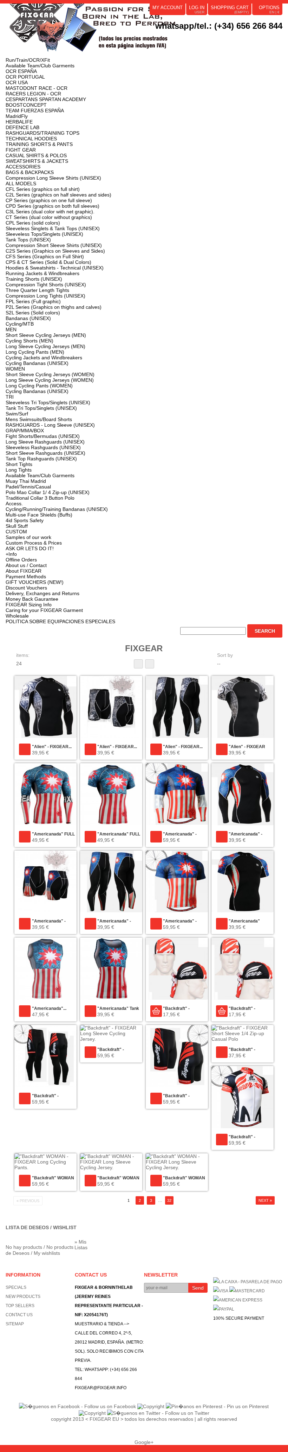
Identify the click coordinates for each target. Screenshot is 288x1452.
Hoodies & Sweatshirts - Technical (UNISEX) (55, 268)
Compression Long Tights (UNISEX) (45, 296)
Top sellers (20, 1305)
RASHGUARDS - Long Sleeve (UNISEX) (50, 425)
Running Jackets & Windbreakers (42, 273)
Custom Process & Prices (34, 543)
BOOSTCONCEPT (26, 105)
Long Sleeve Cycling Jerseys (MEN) (45, 346)
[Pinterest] (239, 36)
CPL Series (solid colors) (33, 223)
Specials (16, 1287)
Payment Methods (26, 576)
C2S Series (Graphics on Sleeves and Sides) (55, 251)
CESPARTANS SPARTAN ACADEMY (46, 99)
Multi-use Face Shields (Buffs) (39, 515)
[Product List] (149, 663)
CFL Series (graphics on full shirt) (43, 189)
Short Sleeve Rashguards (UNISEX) (45, 453)
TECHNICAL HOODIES (31, 138)
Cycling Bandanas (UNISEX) (37, 363)
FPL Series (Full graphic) (33, 301)
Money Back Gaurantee (32, 599)
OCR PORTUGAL (25, 77)
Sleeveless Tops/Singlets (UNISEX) (44, 234)
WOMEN (15, 369)
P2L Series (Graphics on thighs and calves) (54, 307)
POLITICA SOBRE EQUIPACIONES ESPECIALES (60, 621)
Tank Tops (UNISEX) (28, 239)
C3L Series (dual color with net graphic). (50, 211)
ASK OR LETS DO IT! (30, 548)
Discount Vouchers (26, 588)
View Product (25, 749)
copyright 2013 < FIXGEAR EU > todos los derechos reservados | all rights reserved (144, 1419)
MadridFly (17, 116)
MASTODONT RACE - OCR (36, 88)
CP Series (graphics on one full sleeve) (49, 200)
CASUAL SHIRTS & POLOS (36, 155)
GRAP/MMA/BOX (25, 430)
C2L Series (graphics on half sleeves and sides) (58, 195)
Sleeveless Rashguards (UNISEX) (43, 447)
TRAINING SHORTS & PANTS (39, 144)
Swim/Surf (17, 414)
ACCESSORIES (23, 166)
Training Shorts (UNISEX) (34, 279)
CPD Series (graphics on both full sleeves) (52, 206)
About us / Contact (26, 565)
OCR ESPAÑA (21, 71)
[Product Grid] (138, 663)
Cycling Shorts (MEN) (29, 341)
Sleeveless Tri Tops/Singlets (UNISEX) (48, 402)
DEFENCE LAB (22, 127)
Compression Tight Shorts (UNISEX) (46, 284)
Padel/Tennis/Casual (28, 486)
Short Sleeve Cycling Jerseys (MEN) (46, 335)
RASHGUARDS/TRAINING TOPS (42, 133)
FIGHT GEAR (21, 150)
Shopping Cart (230, 7)
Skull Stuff (17, 526)
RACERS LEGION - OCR (33, 93)
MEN (11, 329)
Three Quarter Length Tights (37, 290)
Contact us (19, 1314)
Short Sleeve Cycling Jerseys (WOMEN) (50, 374)
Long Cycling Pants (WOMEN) (39, 385)
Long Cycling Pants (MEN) (35, 352)
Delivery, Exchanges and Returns (42, 593)
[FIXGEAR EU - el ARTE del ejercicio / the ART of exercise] (111, 30)
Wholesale (17, 616)
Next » (265, 1200)
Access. (14, 503)
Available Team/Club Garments (40, 65)
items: (23, 655)
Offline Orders (21, 559)
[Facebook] (278, 36)
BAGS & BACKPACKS (30, 172)
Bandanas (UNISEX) (28, 318)
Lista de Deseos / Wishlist (41, 1227)
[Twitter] (268, 36)
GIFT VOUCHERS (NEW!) (35, 582)
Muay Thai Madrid (26, 481)
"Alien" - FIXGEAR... (52, 746)
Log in (196, 7)
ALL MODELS (21, 183)
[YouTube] (229, 36)
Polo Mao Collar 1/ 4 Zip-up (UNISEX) (48, 492)
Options (269, 7)
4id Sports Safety (25, 520)
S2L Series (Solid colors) (33, 312)
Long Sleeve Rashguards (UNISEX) (45, 442)
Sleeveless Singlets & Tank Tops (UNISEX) (53, 228)
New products (23, 1296)
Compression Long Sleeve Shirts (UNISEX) (53, 178)
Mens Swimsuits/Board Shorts (39, 419)
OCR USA (17, 82)
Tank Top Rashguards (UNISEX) (41, 458)
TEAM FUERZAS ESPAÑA (35, 110)
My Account (167, 7)
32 (169, 1200)
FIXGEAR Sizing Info (29, 604)
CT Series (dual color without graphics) (49, 217)
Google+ (144, 1442)
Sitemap (15, 1323)
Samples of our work (28, 537)
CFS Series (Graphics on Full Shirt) (45, 256)
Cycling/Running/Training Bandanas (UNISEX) (57, 509)
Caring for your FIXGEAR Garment (44, 610)
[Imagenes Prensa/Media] (219, 36)
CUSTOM (16, 531)
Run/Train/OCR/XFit (28, 60)
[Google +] (258, 36)
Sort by (225, 655)
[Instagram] (248, 36)
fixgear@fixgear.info (100, 1387)
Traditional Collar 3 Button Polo (40, 498)
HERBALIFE (19, 122)
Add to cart (156, 1011)
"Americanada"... (49, 1008)
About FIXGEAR (23, 571)
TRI (10, 397)
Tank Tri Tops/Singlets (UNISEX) (41, 408)
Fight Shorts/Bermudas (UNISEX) (43, 436)
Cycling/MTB (20, 324)
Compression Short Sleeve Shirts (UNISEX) (54, 245)
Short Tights (19, 464)
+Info (11, 554)
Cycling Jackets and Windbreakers (44, 357)
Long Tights (19, 470)
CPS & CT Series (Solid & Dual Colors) (48, 262)
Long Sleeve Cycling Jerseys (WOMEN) (50, 380)
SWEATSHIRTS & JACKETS (37, 161)
